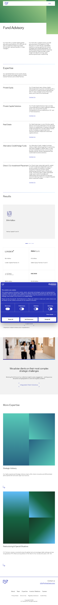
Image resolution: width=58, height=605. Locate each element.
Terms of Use (23, 595)
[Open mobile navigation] (49, 3)
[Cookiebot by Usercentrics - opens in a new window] (49, 284)
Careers (44, 591)
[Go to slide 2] (29, 243)
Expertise (25, 591)
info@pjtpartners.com (47, 583)
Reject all (10, 319)
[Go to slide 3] (32, 243)
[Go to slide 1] (26, 243)
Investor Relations (34, 591)
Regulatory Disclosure (33, 595)
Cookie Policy (43, 595)
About (13, 591)
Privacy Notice (15, 595)
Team (18, 591)
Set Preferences (29, 319)
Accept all (47, 319)
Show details (49, 314)
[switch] (22, 309)
